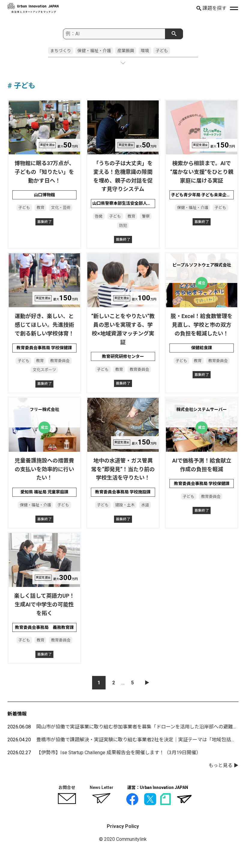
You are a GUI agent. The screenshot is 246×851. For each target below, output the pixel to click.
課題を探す (213, 8)
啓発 (99, 216)
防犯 (123, 225)
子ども (161, 50)
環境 (145, 50)
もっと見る (220, 765)
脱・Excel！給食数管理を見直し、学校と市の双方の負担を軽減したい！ (201, 325)
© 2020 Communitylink (123, 839)
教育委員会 (60, 361)
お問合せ (66, 787)
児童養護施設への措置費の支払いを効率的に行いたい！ (44, 469)
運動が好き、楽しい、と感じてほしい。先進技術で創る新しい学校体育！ (44, 325)
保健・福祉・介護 (94, 50)
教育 (40, 207)
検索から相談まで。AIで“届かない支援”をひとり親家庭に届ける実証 (201, 172)
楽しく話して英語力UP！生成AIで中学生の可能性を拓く (44, 604)
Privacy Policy (123, 826)
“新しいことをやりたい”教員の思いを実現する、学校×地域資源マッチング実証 (123, 329)
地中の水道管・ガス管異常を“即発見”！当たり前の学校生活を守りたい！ (123, 469)
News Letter (101, 787)
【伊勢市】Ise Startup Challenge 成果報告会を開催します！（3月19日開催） (118, 752)
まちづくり (60, 50)
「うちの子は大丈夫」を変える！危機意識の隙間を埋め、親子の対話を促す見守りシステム (123, 176)
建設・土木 (125, 505)
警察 (146, 216)
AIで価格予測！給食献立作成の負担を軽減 (201, 464)
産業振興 (125, 50)
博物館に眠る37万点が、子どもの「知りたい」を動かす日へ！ (44, 172)
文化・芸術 (60, 207)
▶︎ (147, 683)
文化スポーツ (44, 369)
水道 (145, 505)
